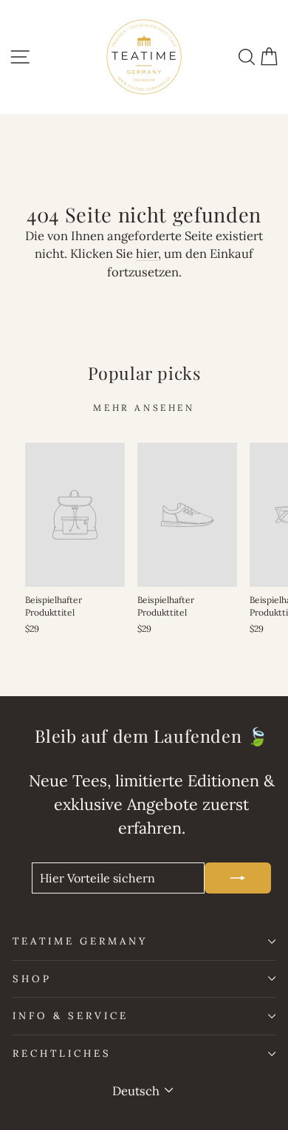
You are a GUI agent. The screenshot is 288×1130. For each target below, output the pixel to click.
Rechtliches (62, 1053)
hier (147, 253)
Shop (32, 979)
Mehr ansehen (143, 407)
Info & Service (70, 1016)
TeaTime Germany (80, 941)
